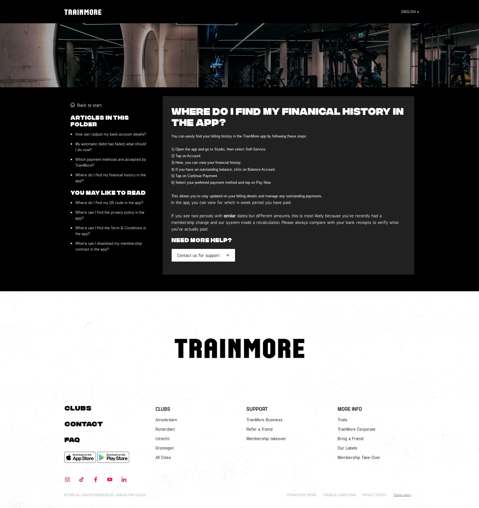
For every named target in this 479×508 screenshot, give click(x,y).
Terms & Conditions (339, 495)
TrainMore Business (264, 419)
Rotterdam (165, 429)
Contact (83, 423)
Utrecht (162, 438)
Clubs (77, 407)
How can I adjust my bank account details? (110, 134)
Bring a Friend (350, 438)
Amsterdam (166, 419)
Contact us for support (198, 255)
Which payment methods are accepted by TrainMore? (110, 162)
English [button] (408, 11)
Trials (342, 419)
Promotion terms (301, 495)
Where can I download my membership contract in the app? (108, 246)
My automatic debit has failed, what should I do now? (110, 146)
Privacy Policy (374, 495)
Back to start (89, 105)
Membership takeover (266, 438)
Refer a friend (259, 429)
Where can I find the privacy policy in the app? (109, 215)
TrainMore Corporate (356, 429)
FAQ (72, 439)
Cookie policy (402, 495)
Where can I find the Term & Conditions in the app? (110, 230)
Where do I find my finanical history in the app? (110, 177)
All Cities (163, 457)
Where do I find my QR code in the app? (109, 202)
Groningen (165, 447)
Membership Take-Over (359, 457)
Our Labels (347, 447)
